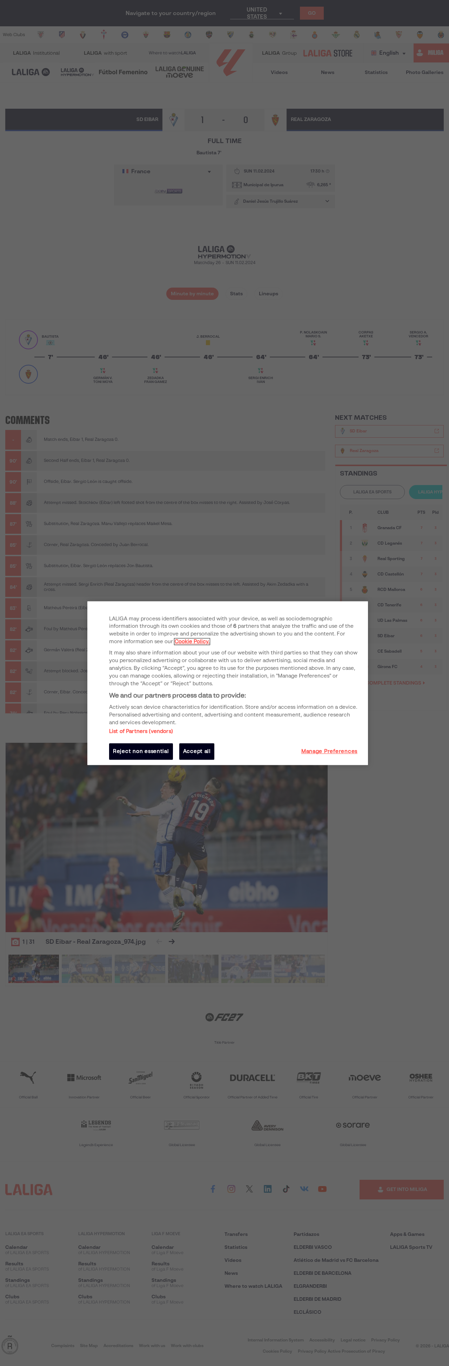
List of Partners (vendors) (141, 731)
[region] (227, 683)
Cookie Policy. (192, 642)
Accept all (197, 751)
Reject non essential (141, 751)
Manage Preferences (329, 751)
